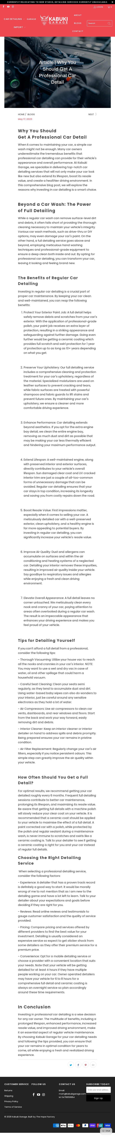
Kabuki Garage (19, 1116)
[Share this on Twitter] (71, 1065)
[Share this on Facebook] (78, 1065)
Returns (8, 1090)
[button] (14, 19)
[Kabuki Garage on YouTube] (8, 7)
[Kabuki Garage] (54, 20)
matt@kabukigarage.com (72, 1093)
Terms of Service (13, 1106)
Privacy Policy (11, 1101)
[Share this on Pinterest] (86, 1065)
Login (99, 7)
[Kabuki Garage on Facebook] (3, 7)
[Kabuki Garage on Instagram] (13, 7)
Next (91, 114)
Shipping (8, 1095)
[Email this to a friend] (93, 1065)
